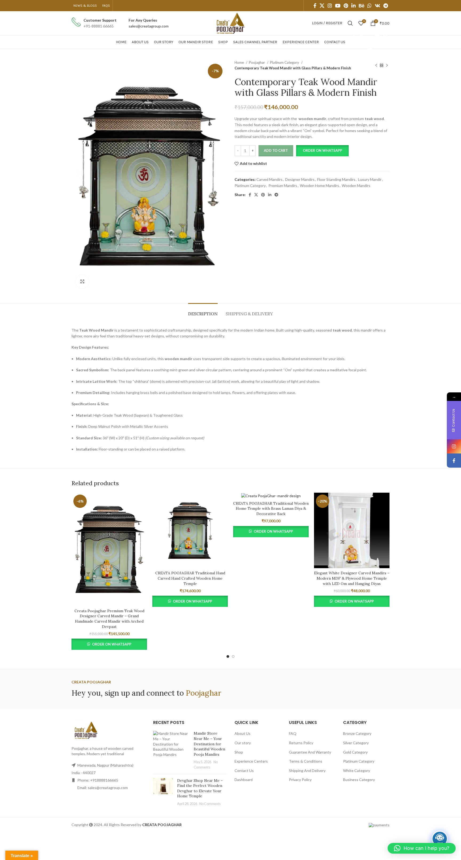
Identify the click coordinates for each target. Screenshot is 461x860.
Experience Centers (251, 761)
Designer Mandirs (300, 179)
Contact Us (244, 770)
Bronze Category (357, 733)
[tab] (203, 311)
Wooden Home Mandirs (319, 185)
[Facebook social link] (315, 6)
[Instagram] (454, 446)
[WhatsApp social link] (369, 6)
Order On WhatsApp (111, 644)
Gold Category (355, 752)
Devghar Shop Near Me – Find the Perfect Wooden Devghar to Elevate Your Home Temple (200, 788)
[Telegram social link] (386, 6)
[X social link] (322, 6)
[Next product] (387, 65)
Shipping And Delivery (307, 770)
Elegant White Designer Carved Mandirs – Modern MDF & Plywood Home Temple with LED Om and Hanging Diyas (352, 578)
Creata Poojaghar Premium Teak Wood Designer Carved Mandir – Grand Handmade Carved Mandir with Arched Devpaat (109, 618)
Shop (239, 752)
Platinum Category (285, 62)
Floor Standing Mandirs (336, 179)
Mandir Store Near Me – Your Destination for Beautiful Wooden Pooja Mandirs (209, 744)
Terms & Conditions (305, 761)
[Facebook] (454, 460)
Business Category (359, 779)
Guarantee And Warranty (310, 752)
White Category (356, 770)
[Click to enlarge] (82, 281)
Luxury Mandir (369, 179)
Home (240, 62)
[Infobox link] (94, 23)
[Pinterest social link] (346, 6)
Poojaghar (257, 62)
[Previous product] (376, 65)
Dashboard (244, 779)
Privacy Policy (300, 779)
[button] (322, 150)
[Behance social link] (361, 6)
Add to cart (276, 150)
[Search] (350, 23)
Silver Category (356, 742)
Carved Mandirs (269, 179)
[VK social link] (377, 6)
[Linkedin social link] (353, 6)
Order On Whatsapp (322, 150)
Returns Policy (301, 742)
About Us (243, 733)
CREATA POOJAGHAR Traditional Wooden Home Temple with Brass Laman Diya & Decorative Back (271, 508)
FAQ (292, 733)
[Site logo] (230, 23)
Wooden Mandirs (356, 185)
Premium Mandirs (282, 185)
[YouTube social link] (337, 6)
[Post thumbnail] (171, 750)
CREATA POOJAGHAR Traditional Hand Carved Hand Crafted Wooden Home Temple (190, 578)
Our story (243, 742)
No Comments (210, 804)
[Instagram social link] (329, 6)
